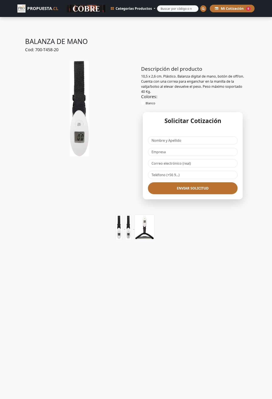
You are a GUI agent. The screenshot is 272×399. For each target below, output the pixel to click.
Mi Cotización (234, 8)
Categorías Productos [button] (134, 8)
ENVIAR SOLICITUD (193, 188)
